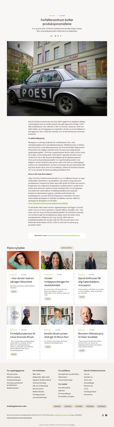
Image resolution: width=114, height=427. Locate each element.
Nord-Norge (101, 406)
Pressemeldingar (64, 394)
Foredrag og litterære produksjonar (15, 384)
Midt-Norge (90, 406)
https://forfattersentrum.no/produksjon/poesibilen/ (48, 203)
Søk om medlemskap (40, 386)
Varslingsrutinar (39, 395)
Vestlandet (79, 406)
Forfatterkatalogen (14, 380)
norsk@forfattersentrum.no (62, 415)
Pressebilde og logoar (66, 396)
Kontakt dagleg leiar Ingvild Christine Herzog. (64, 235)
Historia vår (88, 386)
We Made (72, 425)
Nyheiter (61, 391)
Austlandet (68, 406)
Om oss (86, 374)
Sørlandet (57, 406)
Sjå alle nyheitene (67, 248)
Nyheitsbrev (62, 377)
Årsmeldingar (89, 383)
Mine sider (37, 374)
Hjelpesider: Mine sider (41, 377)
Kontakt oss (88, 377)
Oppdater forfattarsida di (42, 380)
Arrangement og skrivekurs (68, 374)
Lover (86, 389)
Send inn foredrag (39, 383)
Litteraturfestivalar (40, 397)
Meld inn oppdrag (13, 377)
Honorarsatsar (12, 374)
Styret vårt (88, 380)
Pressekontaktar (64, 388)
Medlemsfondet (12, 388)
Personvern (88, 395)
